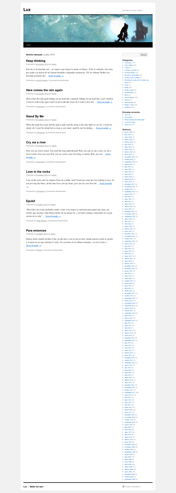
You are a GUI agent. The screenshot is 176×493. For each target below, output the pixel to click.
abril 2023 (128, 201)
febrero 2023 (129, 206)
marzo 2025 (128, 149)
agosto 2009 (129, 454)
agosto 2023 (129, 194)
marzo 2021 (128, 256)
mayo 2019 (128, 276)
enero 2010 (128, 442)
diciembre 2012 (130, 357)
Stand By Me (35, 116)
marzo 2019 (128, 278)
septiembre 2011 (130, 392)
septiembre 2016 (130, 305)
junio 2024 (128, 169)
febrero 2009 (129, 469)
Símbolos (128, 107)
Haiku (127, 87)
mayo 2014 (128, 325)
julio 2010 (128, 427)
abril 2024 (128, 174)
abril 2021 (128, 253)
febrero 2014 (129, 333)
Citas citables (41, 220)
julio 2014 (128, 323)
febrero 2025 (129, 152)
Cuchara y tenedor (130, 70)
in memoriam (129, 92)
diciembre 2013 (130, 338)
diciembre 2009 (130, 444)
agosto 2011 (129, 395)
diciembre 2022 (130, 211)
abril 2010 (128, 434)
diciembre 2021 (130, 234)
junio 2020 (128, 261)
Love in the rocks (38, 171)
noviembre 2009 (130, 447)
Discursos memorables (132, 75)
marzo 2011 (128, 407)
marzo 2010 (128, 437)
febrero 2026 (129, 142)
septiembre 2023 (130, 191)
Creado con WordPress (133, 486)
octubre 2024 (129, 159)
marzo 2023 (128, 204)
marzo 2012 (128, 377)
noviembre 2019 (130, 268)
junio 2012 (128, 370)
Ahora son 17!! (130, 124)
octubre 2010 (129, 419)
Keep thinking (35, 61)
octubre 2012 (129, 360)
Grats (126, 85)
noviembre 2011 (130, 387)
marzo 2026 (128, 139)
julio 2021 (128, 246)
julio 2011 (128, 397)
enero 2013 (128, 355)
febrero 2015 (129, 318)
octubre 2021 (129, 238)
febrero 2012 (129, 380)
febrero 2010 (129, 439)
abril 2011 (128, 405)
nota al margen (42, 80)
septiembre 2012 (130, 362)
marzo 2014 (128, 330)
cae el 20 (127, 115)
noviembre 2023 (130, 186)
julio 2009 (128, 457)
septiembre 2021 (130, 241)
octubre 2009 (129, 449)
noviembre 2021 (130, 236)
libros (126, 95)
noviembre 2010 (130, 417)
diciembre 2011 (130, 385)
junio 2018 (128, 286)
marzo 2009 (128, 467)
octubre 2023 (129, 189)
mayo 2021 (128, 251)
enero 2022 (128, 231)
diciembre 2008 (130, 474)
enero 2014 (128, 335)
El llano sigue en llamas (132, 77)
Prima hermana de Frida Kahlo (135, 119)
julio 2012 (128, 367)
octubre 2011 (129, 390)
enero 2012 (128, 382)
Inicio (28, 45)
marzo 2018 (128, 291)
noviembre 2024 (130, 157)
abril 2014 (128, 328)
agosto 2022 (129, 219)
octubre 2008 (129, 477)
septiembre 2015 (130, 313)
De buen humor (130, 72)
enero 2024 (128, 181)
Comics (127, 67)
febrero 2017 (129, 300)
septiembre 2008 (130, 479)
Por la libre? (128, 117)
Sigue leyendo (56, 75)
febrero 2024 (129, 179)
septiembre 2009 (130, 452)
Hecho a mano (129, 90)
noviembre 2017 (130, 293)
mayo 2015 (128, 315)
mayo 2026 (128, 137)
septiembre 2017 (130, 298)
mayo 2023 (128, 199)
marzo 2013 (128, 350)
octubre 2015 (129, 310)
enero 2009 (128, 472)
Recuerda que (129, 102)
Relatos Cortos (129, 105)
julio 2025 (128, 144)
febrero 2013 (129, 353)
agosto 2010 (129, 424)
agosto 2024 (129, 164)
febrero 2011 (129, 410)
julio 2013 (128, 343)
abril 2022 (128, 224)
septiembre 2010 (130, 422)
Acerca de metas (130, 122)
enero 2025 (128, 154)
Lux (27, 9)
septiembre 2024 (130, 162)
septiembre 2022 (130, 216)
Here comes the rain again (44, 90)
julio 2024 (128, 167)
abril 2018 (128, 288)
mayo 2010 (128, 432)
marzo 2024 (128, 176)
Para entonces (36, 230)
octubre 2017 (129, 296)
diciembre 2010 (130, 415)
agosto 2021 (129, 243)
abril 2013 (128, 348)
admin (54, 64)
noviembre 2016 (130, 303)
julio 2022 (128, 221)
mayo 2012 (128, 372)
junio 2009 (128, 459)
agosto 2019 (129, 271)
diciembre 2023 (130, 184)
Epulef (30, 201)
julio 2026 (128, 134)
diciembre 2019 (130, 266)
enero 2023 (128, 209)
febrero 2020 (129, 263)
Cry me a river (36, 142)
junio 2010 (128, 429)
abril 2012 (128, 375)
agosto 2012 (129, 365)
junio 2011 (128, 400)
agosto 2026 (129, 132)
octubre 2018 (129, 281)
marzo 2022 (128, 226)
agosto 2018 (129, 283)
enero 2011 (128, 412)
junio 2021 (128, 248)
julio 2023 (128, 196)
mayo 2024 (128, 172)
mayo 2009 (128, 462)
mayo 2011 (128, 402)
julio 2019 (128, 273)
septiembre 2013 (130, 340)
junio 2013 (128, 345)
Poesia (39, 250)
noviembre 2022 (130, 214)
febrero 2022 (129, 229)
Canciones (40, 106)
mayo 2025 (128, 147)
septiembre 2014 (130, 320)
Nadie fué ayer (36, 486)
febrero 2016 (129, 308)
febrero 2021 (129, 258)
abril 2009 (128, 464)
